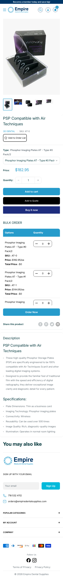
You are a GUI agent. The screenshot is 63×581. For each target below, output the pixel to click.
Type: (28, 152)
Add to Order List (17, 138)
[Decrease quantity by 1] (18, 180)
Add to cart (31, 191)
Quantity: (8, 180)
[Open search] (40, 9)
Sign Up (50, 485)
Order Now (31, 312)
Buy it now (31, 210)
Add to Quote (31, 200)
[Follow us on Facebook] (28, 561)
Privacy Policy (42, 567)
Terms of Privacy (22, 567)
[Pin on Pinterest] (46, 324)
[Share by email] (58, 324)
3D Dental (9, 131)
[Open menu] (4, 10)
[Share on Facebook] (40, 324)
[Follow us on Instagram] (34, 561)
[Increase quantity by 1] (38, 180)
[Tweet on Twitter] (52, 324)
